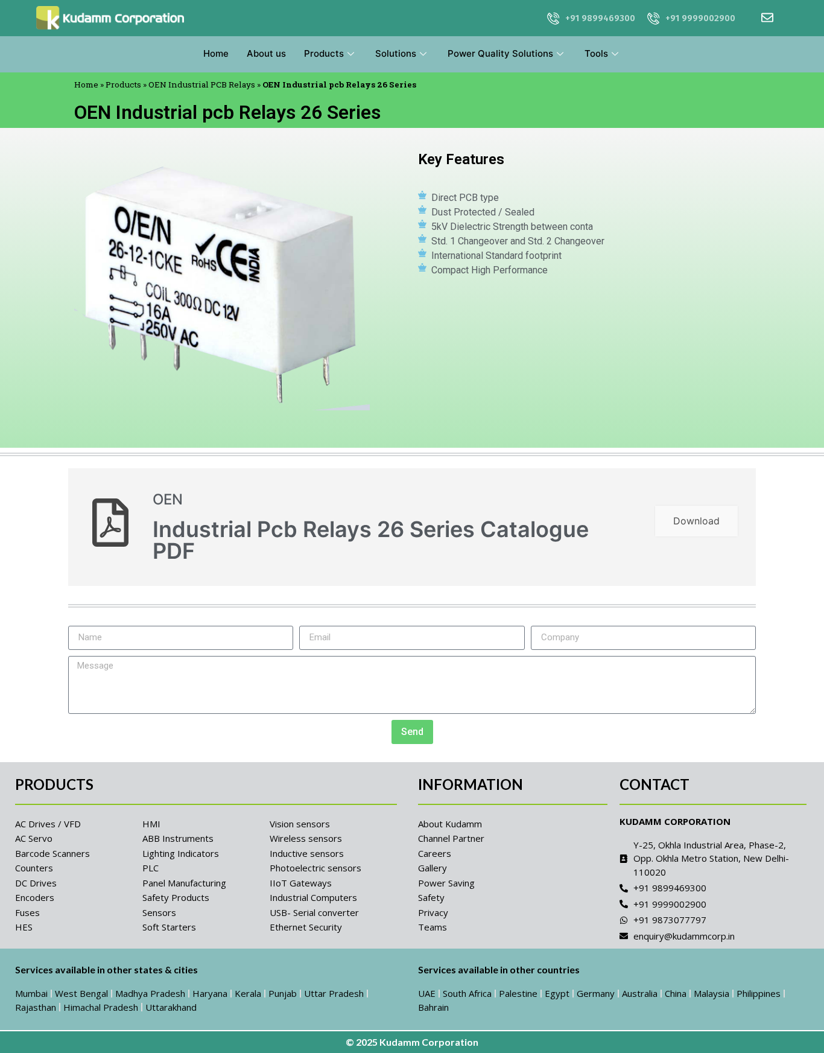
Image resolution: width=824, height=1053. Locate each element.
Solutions (395, 53)
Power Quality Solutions (500, 53)
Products (324, 53)
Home (216, 53)
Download (696, 521)
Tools (596, 53)
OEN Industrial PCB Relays (201, 84)
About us (266, 53)
